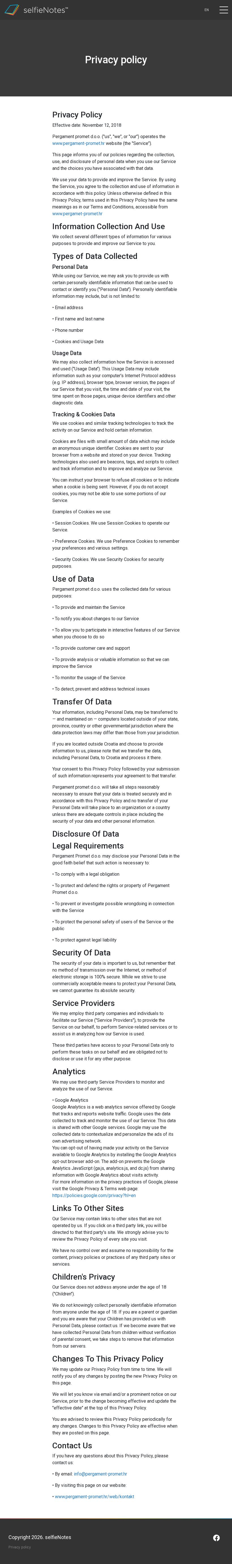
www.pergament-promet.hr (78, 143)
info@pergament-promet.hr (100, 1474)
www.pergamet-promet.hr (77, 213)
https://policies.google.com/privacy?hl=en (94, 1195)
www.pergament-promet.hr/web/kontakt (94, 1496)
